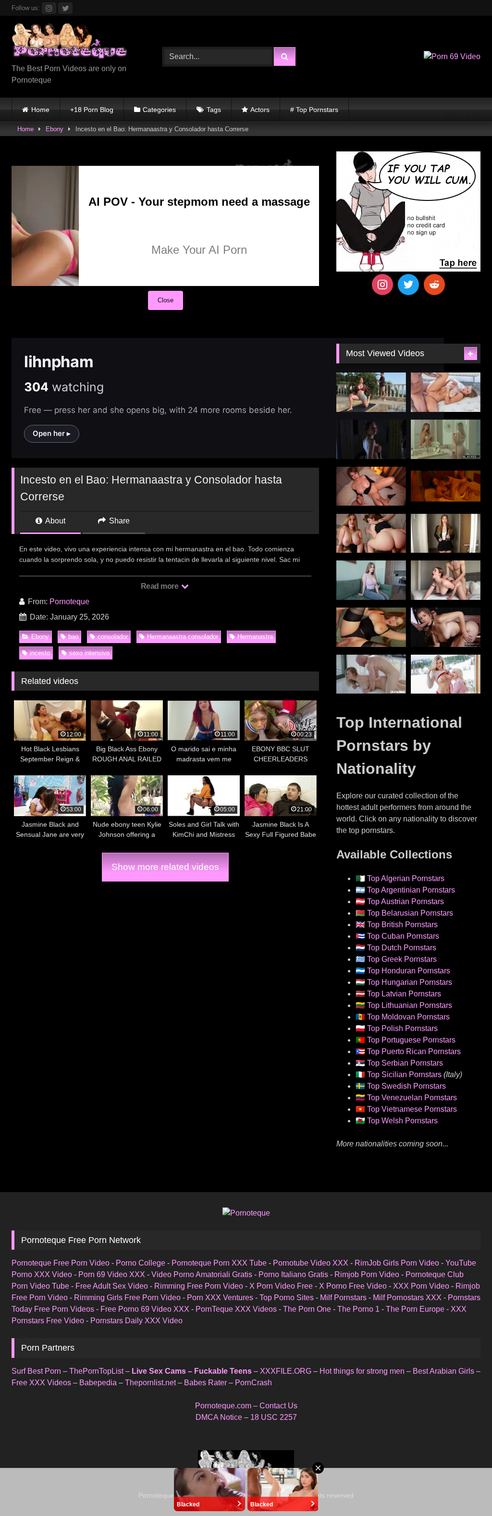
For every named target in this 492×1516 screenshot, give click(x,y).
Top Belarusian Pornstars (410, 913)
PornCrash (253, 1383)
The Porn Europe (415, 1309)
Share (118, 521)
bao (73, 636)
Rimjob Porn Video (366, 1274)
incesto (40, 653)
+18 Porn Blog (91, 109)
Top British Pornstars (402, 924)
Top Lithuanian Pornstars (409, 1005)
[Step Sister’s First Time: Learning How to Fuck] (371, 533)
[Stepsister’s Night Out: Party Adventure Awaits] (371, 486)
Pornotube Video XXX (310, 1263)
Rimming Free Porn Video (198, 1286)
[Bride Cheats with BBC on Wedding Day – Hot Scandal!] (445, 439)
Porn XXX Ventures (220, 1297)
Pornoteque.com (223, 1406)
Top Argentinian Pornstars (411, 890)
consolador (113, 636)
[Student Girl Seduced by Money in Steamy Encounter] (371, 627)
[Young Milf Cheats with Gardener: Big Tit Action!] (371, 392)
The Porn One (307, 1309)
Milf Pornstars (343, 1297)
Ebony (54, 129)
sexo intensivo (89, 653)
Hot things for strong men (362, 1371)
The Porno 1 (358, 1309)
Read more (160, 586)
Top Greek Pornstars (402, 959)
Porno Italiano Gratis (293, 1274)
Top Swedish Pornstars (406, 1086)
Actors (260, 109)
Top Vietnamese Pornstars (412, 1109)
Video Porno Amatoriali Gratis (201, 1274)
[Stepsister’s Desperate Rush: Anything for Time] (445, 580)
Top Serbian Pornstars (405, 1063)
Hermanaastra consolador (182, 636)
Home (40, 109)
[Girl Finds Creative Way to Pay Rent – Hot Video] (371, 580)
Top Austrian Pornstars (405, 901)
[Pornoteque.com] (76, 43)
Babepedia (98, 1383)
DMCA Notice (219, 1417)
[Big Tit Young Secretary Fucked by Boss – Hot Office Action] (445, 533)
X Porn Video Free (281, 1286)
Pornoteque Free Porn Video (61, 1263)
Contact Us (278, 1406)
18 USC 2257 (273, 1417)
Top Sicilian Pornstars (404, 1074)
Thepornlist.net (150, 1383)
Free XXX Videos (41, 1383)
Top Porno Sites (286, 1297)
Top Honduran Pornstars (408, 971)
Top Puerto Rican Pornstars (414, 1051)
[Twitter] (408, 285)
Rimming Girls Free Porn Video (127, 1297)
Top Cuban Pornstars (403, 936)
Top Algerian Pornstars (405, 878)
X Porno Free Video (353, 1286)
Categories (159, 109)
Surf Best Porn (36, 1371)
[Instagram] (382, 285)
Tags (214, 109)
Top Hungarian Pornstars (409, 982)
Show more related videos (165, 867)
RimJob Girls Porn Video (397, 1263)
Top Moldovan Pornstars (408, 1017)
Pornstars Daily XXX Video (136, 1321)
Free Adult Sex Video (111, 1286)
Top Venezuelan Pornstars (412, 1098)
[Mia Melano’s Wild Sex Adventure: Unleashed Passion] (445, 392)
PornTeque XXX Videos (236, 1309)
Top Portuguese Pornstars (411, 1040)
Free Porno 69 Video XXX (144, 1309)
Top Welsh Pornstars (402, 1121)
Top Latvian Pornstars (404, 994)
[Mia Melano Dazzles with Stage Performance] (445, 627)
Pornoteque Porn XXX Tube (219, 1263)
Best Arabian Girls (443, 1371)
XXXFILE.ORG (285, 1371)
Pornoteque (69, 601)
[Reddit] (434, 285)
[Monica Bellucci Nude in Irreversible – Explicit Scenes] (445, 486)
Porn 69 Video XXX (111, 1274)
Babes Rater (205, 1383)
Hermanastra (255, 636)
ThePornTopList (96, 1371)
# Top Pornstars (314, 109)
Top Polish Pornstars (402, 1028)
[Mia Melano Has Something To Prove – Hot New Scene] (371, 674)
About (54, 521)
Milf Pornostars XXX (407, 1297)
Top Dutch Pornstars (401, 948)
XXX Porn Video (421, 1286)
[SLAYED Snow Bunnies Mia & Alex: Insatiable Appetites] (445, 674)
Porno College (140, 1263)
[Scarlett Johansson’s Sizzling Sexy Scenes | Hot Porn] (371, 439)
